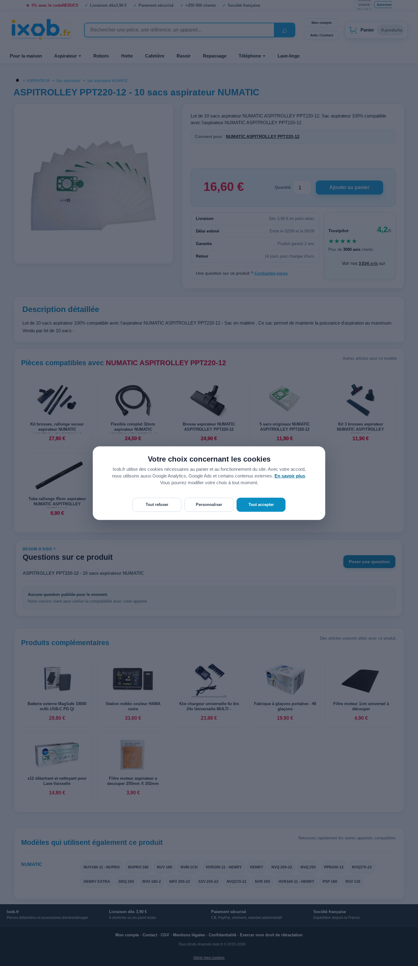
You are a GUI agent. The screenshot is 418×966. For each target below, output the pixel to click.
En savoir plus (289, 475)
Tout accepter (261, 504)
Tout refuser (157, 504)
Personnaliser (209, 504)
